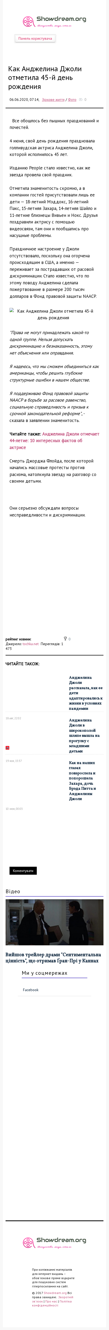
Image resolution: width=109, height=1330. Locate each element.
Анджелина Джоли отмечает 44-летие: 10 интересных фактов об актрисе (54, 440)
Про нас (51, 1301)
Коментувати (23, 870)
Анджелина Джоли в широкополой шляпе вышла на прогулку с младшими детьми (84, 736)
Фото (72, 99)
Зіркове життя (53, 99)
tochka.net (31, 643)
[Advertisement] (54, 580)
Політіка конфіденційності (52, 1303)
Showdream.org (55, 1293)
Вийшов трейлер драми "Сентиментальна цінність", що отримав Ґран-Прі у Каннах (53, 958)
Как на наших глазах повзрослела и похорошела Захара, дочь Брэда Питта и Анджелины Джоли (82, 781)
